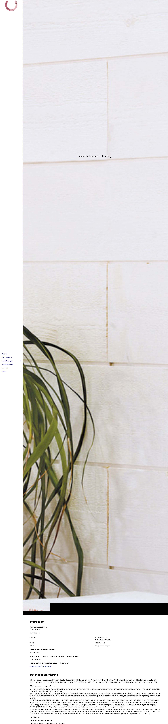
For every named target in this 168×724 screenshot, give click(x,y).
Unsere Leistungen (7, 361)
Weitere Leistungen (7, 364)
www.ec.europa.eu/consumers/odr (40, 666)
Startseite (4, 354)
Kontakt (4, 371)
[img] (95, 307)
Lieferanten (5, 368)
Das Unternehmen (7, 357)
